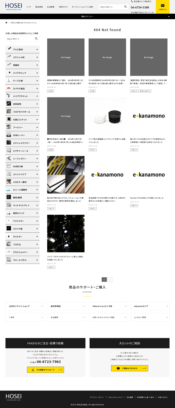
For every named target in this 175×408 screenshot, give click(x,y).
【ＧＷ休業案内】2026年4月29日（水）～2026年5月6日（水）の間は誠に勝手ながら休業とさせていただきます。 (107, 83)
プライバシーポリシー (97, 397)
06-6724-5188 (140, 7)
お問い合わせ (163, 397)
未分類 (50, 91)
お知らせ (134, 91)
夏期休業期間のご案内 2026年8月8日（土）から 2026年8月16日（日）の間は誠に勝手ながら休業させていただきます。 (65, 83)
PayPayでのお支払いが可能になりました (147, 198)
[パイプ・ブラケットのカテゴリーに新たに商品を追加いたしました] (65, 233)
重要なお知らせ (145, 91)
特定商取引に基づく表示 (145, 397)
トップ (29, 6)
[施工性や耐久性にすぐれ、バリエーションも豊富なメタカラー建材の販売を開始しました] (65, 174)
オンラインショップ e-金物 (82, 6)
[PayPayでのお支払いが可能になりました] (148, 174)
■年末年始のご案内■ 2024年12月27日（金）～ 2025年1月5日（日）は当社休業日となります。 (65, 142)
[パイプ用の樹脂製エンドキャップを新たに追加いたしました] (107, 116)
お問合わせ (63, 6)
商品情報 (39, 6)
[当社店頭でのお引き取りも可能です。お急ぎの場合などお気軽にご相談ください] (107, 174)
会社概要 (51, 6)
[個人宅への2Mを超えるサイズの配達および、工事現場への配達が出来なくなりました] (148, 116)
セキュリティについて (115, 397)
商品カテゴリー (87, 16)
